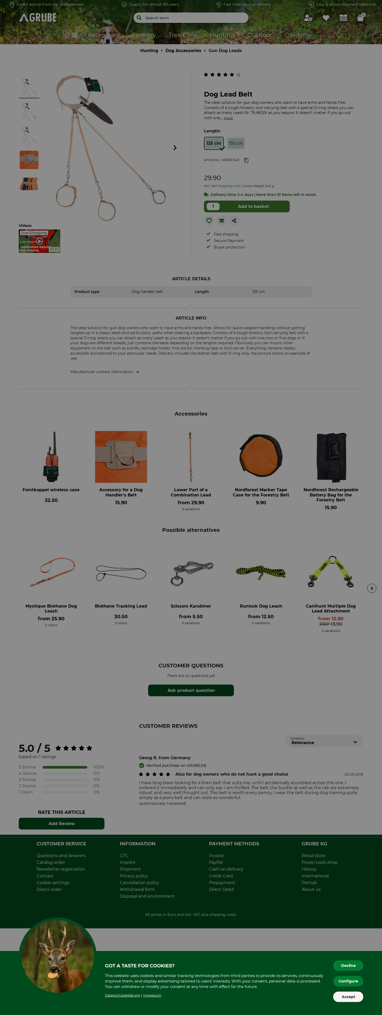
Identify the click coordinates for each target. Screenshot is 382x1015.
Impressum (152, 995)
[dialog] (191, 507)
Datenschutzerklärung (122, 995)
